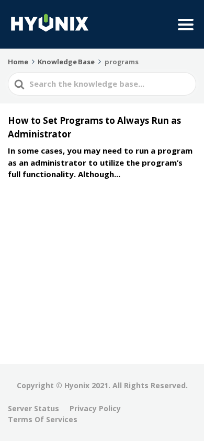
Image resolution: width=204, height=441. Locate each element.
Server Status (33, 408)
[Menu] (186, 24)
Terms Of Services (42, 419)
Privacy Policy (95, 408)
